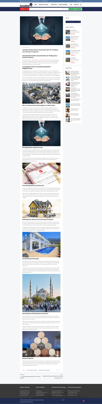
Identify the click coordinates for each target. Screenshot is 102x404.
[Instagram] (79, 1)
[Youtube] (81, 1)
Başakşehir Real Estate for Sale (57, 390)
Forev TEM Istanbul (74, 44)
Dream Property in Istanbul (32, 370)
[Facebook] (77, 1)
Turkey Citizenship (39, 390)
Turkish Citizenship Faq (40, 393)
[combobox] (24, 9)
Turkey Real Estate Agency (24, 393)
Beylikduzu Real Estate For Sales (57, 395)
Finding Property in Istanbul (44, 370)
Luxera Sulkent (73, 30)
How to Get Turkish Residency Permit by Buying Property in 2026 (76, 119)
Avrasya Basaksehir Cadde (75, 50)
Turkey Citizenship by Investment (41, 392)
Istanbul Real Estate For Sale (25, 390)
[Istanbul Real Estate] (26, 4)
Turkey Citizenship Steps (40, 395)
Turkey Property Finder (24, 395)
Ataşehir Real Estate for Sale (56, 393)
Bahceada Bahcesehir (75, 36)
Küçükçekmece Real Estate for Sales (58, 392)
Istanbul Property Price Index (25, 392)
